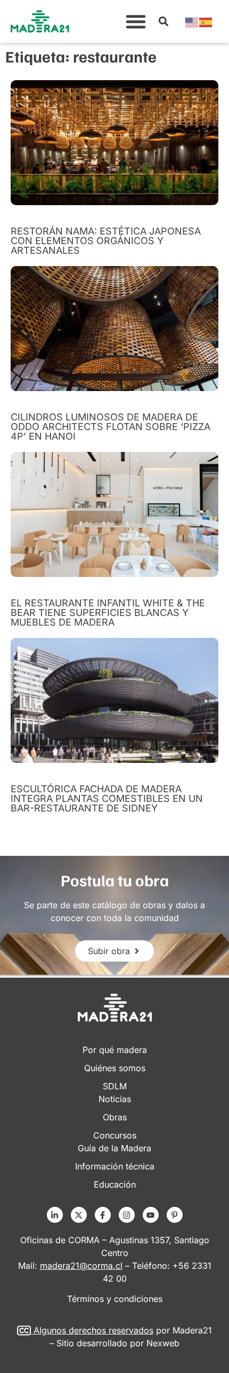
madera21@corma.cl (81, 1265)
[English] (192, 21)
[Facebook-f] (103, 1215)
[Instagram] (127, 1215)
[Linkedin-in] (55, 1215)
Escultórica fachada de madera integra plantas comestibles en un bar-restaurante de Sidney (107, 798)
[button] (136, 21)
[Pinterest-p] (175, 1215)
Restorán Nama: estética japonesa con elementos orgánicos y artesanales (106, 240)
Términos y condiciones (114, 1298)
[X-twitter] (79, 1215)
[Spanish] (206, 21)
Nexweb (162, 1343)
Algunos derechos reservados (93, 1330)
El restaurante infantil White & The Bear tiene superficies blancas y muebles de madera (108, 612)
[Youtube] (151, 1215)
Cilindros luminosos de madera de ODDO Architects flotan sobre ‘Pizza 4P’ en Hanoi (110, 426)
